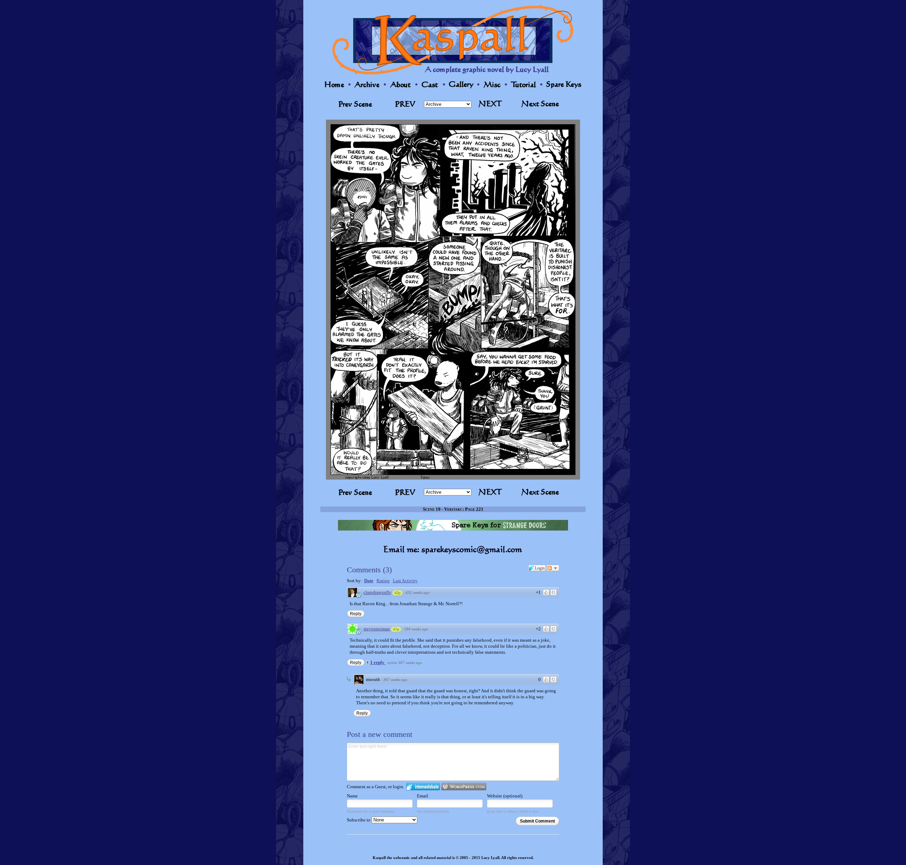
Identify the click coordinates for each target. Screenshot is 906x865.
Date (368, 580)
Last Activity (405, 580)
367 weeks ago (395, 679)
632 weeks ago (418, 592)
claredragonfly (377, 592)
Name (352, 795)
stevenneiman (376, 628)
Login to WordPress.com (463, 786)
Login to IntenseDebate (423, 786)
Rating (383, 580)
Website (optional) (504, 795)
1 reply (377, 662)
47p (396, 629)
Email (422, 795)
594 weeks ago (416, 629)
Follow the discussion (552, 568)
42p (397, 593)
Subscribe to (359, 820)
